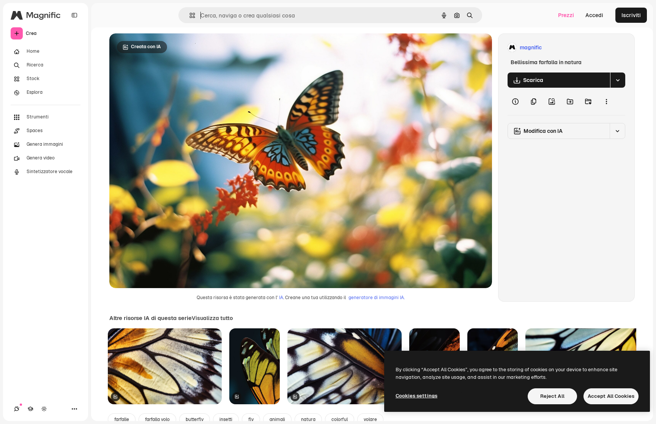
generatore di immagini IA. (376, 298)
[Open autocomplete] (189, 15)
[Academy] (30, 409)
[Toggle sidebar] (74, 15)
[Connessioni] (17, 409)
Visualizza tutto (212, 318)
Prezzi (566, 15)
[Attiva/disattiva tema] (44, 409)
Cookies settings (416, 395)
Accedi (594, 15)
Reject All (552, 396)
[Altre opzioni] (606, 101)
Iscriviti (631, 15)
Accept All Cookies (611, 396)
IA (281, 298)
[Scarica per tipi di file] (617, 80)
